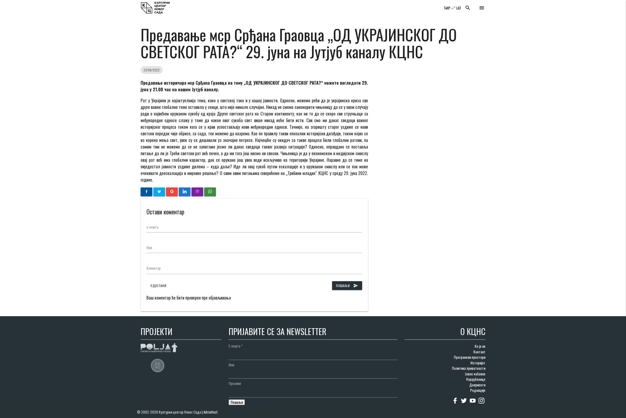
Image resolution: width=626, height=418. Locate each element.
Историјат (477, 362)
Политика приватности (468, 368)
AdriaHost (210, 412)
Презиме (235, 383)
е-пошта (152, 227)
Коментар (153, 268)
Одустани (158, 285)
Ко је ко (480, 346)
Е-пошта (236, 345)
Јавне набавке (475, 373)
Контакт (479, 351)
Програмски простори (469, 357)
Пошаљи (347, 285)
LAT (458, 8)
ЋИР (447, 8)
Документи (477, 384)
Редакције (477, 390)
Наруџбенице (475, 379)
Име (149, 247)
